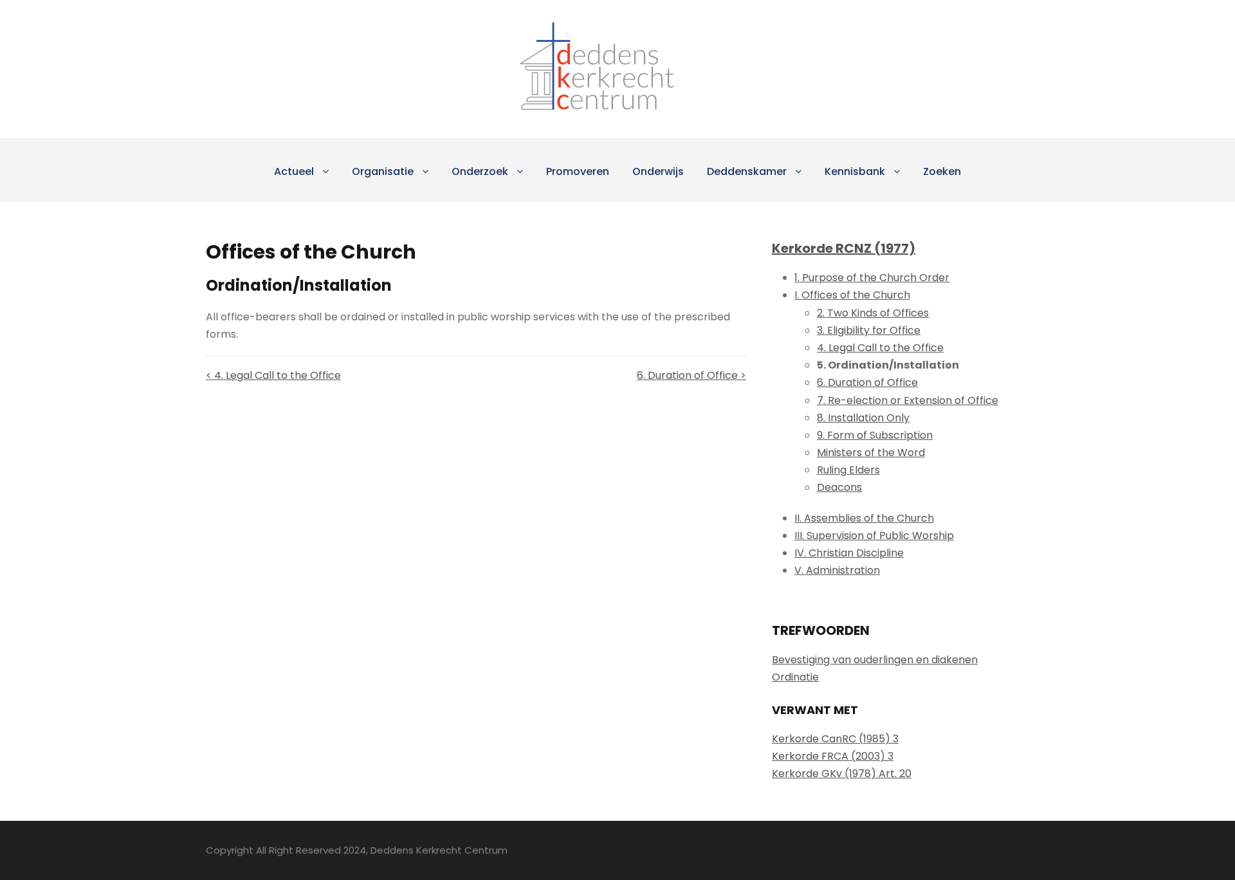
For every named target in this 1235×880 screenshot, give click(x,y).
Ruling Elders (848, 470)
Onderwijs (658, 171)
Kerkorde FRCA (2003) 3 (832, 756)
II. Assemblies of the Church (864, 518)
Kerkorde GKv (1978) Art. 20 (841, 773)
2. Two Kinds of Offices (873, 313)
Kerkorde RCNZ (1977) (843, 248)
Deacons (839, 487)
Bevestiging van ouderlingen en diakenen (875, 659)
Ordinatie (795, 677)
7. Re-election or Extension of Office (907, 400)
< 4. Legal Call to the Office (273, 375)
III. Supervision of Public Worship (874, 535)
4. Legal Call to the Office (880, 347)
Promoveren (577, 171)
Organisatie (383, 171)
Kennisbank (855, 171)
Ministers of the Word (871, 452)
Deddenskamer (747, 171)
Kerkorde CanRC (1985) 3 (835, 738)
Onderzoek (480, 171)
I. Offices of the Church (852, 295)
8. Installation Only (863, 417)
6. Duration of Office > (691, 375)
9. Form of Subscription (875, 435)
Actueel (294, 171)
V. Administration (837, 570)
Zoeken (942, 171)
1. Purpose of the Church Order (871, 277)
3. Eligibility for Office (868, 330)
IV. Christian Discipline (849, 552)
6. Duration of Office (867, 382)
